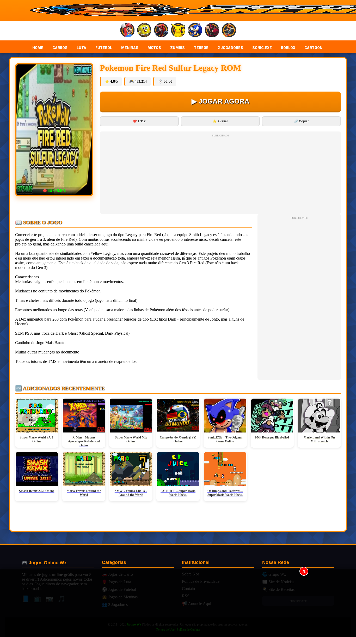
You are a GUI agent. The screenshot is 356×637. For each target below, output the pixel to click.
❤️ (139, 121)
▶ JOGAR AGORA (220, 101)
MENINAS (129, 48)
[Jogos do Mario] (127, 30)
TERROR (201, 48)
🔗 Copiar (301, 121)
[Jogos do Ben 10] (212, 30)
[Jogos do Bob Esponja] (144, 30)
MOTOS (154, 48)
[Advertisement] (178, 603)
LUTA (81, 48)
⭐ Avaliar (220, 121)
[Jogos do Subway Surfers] (229, 30)
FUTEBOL (103, 48)
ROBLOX (288, 48)
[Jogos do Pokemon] (178, 30)
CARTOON (313, 48)
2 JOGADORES (230, 48)
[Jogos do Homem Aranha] (161, 30)
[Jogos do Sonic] (195, 30)
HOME (37, 48)
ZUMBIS (177, 48)
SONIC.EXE (262, 48)
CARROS (59, 48)
